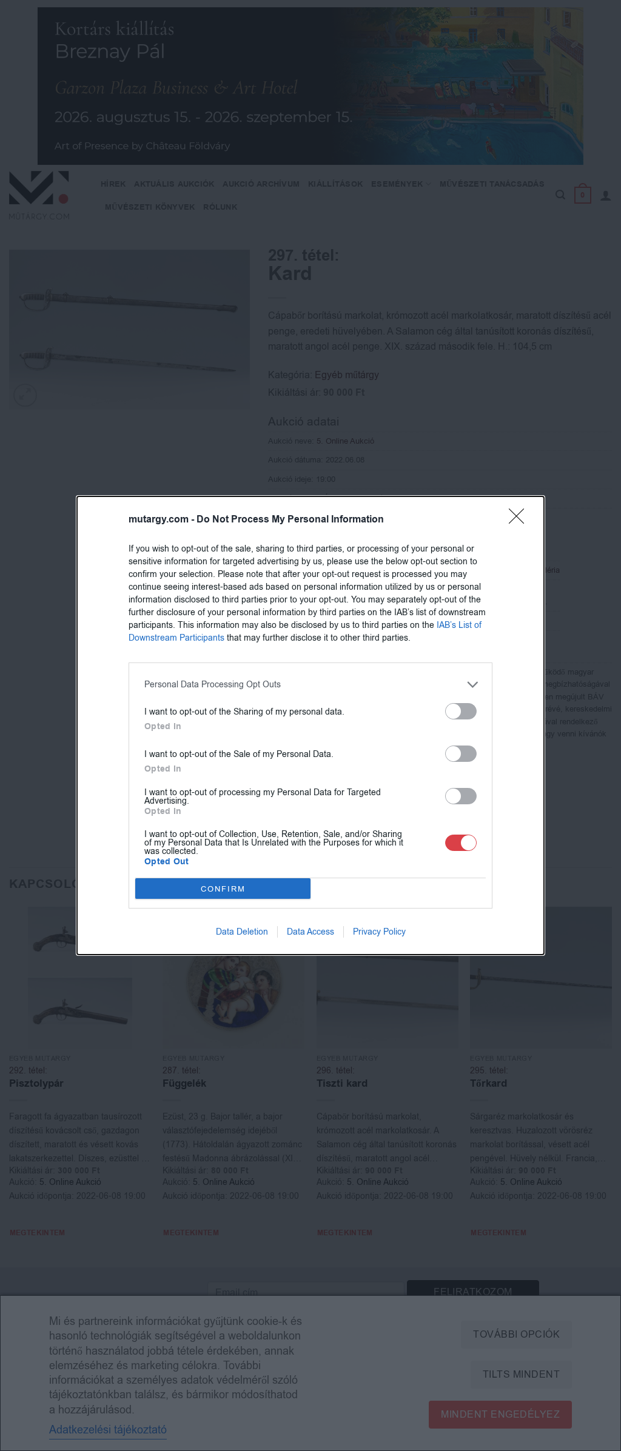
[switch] (461, 711)
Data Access (310, 932)
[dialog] (310, 725)
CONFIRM (223, 889)
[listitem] (310, 684)
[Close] (520, 520)
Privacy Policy (379, 932)
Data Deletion (242, 932)
